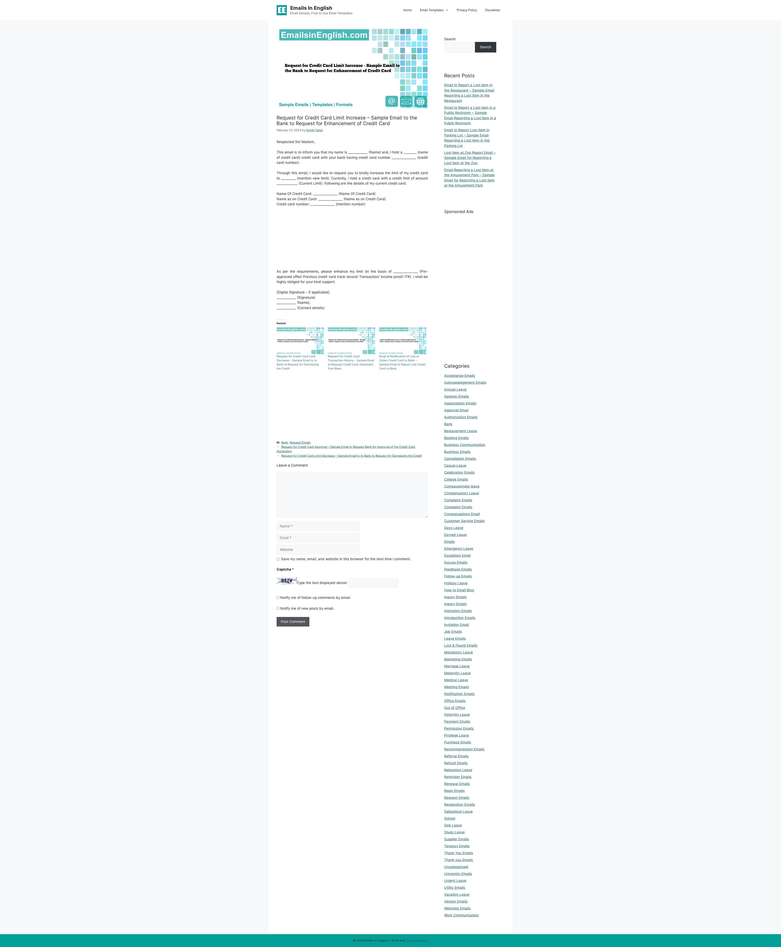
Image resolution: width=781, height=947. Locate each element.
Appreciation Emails (460, 403)
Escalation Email (457, 555)
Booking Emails (456, 438)
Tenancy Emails (457, 846)
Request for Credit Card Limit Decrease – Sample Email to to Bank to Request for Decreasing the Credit (351, 455)
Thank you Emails (458, 860)
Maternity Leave (457, 673)
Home (407, 10)
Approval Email (456, 410)
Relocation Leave (458, 770)
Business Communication (464, 445)
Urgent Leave (455, 881)
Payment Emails (457, 722)
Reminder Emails (457, 777)
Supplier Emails (456, 839)
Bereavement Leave (460, 431)
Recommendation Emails (464, 749)
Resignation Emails (459, 805)
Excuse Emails (455, 562)
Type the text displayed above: (322, 583)
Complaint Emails (458, 500)
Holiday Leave (456, 583)
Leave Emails (455, 638)
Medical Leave (456, 680)
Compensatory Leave (461, 493)
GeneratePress (417, 940)
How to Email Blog (459, 590)
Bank (284, 442)
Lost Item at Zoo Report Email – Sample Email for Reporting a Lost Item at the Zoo (470, 158)
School (449, 818)
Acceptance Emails (459, 376)
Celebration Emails (459, 472)
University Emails (458, 874)
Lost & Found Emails (460, 645)
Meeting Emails (456, 687)
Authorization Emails (461, 417)
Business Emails (457, 452)
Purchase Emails (457, 742)
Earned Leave (455, 535)
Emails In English (311, 8)
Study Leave (454, 832)
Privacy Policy (467, 10)
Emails (449, 542)
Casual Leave (455, 466)
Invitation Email (456, 625)
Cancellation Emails (460, 459)
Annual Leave (455, 389)
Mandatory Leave (458, 652)
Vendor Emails (456, 901)
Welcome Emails (457, 908)
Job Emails (453, 632)
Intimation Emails (458, 611)
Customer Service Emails (464, 521)
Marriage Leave (457, 666)
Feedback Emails (458, 569)
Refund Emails (456, 763)
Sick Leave (453, 825)
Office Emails (455, 701)
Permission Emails (459, 728)
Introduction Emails (459, 618)
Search (450, 39)
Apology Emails (456, 396)
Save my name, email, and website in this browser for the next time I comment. (346, 559)
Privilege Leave (456, 735)
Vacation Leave (456, 894)
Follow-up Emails (458, 576)
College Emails (456, 479)
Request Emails (300, 442)
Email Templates (432, 10)
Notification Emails (459, 694)
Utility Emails (454, 888)
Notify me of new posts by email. (307, 608)
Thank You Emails (458, 853)
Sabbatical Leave (458, 811)
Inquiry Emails (455, 597)
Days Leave (453, 528)
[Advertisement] (352, 240)
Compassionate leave (461, 486)
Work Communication (461, 915)
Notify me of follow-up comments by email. (315, 598)
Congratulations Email (462, 514)
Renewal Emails (457, 784)
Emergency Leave (458, 549)
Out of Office (454, 708)
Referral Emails (456, 756)
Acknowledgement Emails (465, 383)
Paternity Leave (457, 715)
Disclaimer (492, 10)
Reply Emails (454, 791)
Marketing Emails (458, 659)
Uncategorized (456, 867)
